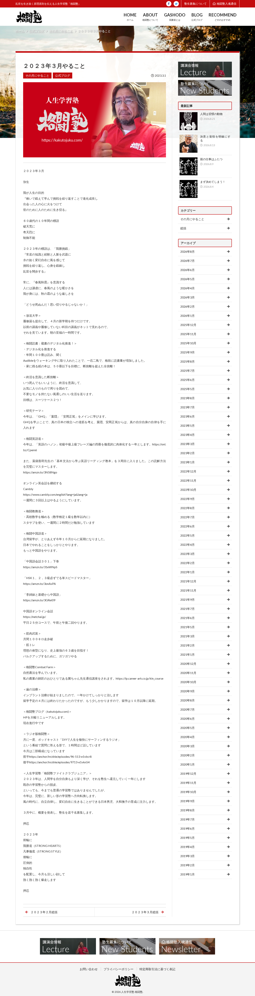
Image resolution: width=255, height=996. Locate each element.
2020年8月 (187, 700)
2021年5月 (187, 627)
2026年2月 (187, 306)
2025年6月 (187, 379)
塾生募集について (195, 3)
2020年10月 (188, 682)
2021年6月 (187, 618)
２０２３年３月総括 (145, 912)
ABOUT (150, 16)
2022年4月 (187, 544)
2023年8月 (187, 398)
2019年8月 (187, 810)
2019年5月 (187, 837)
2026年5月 (187, 279)
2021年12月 (188, 581)
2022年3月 (187, 553)
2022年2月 (187, 563)
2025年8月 (187, 361)
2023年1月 (187, 462)
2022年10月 (188, 489)
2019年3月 (187, 856)
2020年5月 (187, 727)
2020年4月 (187, 737)
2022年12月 (188, 471)
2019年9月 (187, 801)
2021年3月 (187, 636)
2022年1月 (187, 572)
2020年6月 (187, 718)
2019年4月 (187, 847)
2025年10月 (188, 343)
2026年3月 (187, 297)
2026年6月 (187, 270)
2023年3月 (187, 444)
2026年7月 (187, 260)
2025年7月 (187, 370)
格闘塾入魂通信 (226, 3)
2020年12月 (188, 663)
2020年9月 (187, 691)
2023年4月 (187, 434)
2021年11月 (188, 590)
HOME (130, 16)
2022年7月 (187, 517)
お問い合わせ (89, 969)
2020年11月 (188, 673)
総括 (183, 228)
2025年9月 (187, 352)
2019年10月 (188, 792)
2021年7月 (187, 608)
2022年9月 (187, 499)
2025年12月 (188, 325)
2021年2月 (187, 645)
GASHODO (174, 16)
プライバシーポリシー (118, 969)
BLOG (197, 16)
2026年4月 (187, 288)
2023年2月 (187, 453)
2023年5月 (187, 425)
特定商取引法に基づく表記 (157, 969)
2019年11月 (188, 782)
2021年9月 (187, 599)
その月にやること (61, 31)
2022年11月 (188, 480)
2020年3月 (187, 746)
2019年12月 (188, 773)
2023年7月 (187, 407)
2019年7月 (187, 819)
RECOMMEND (223, 16)
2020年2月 (187, 755)
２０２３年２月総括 (44, 912)
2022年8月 (187, 508)
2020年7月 (187, 709)
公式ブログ (36, 31)
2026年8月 (187, 251)
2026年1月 (187, 315)
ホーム (19, 31)
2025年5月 (187, 389)
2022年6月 (187, 526)
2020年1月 (187, 764)
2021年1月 (187, 654)
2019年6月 (187, 828)
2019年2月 (187, 865)
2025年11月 (188, 334)
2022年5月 (187, 535)
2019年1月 (187, 874)
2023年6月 (187, 416)
